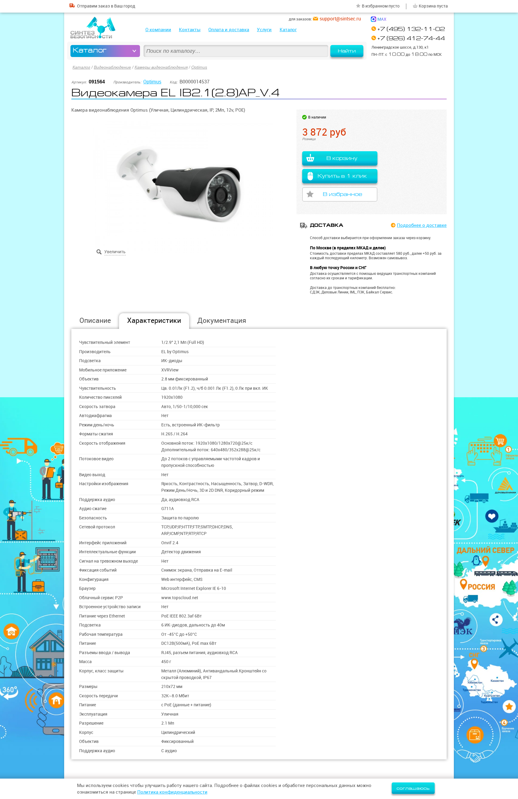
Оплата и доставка (228, 29)
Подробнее (422, 225)
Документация (221, 320)
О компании (158, 29)
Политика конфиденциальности (172, 792)
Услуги (264, 29)
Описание (95, 320)
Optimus (199, 67)
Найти (347, 51)
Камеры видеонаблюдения (161, 67)
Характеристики (154, 320)
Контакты (190, 29)
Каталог (288, 29)
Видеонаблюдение (112, 67)
